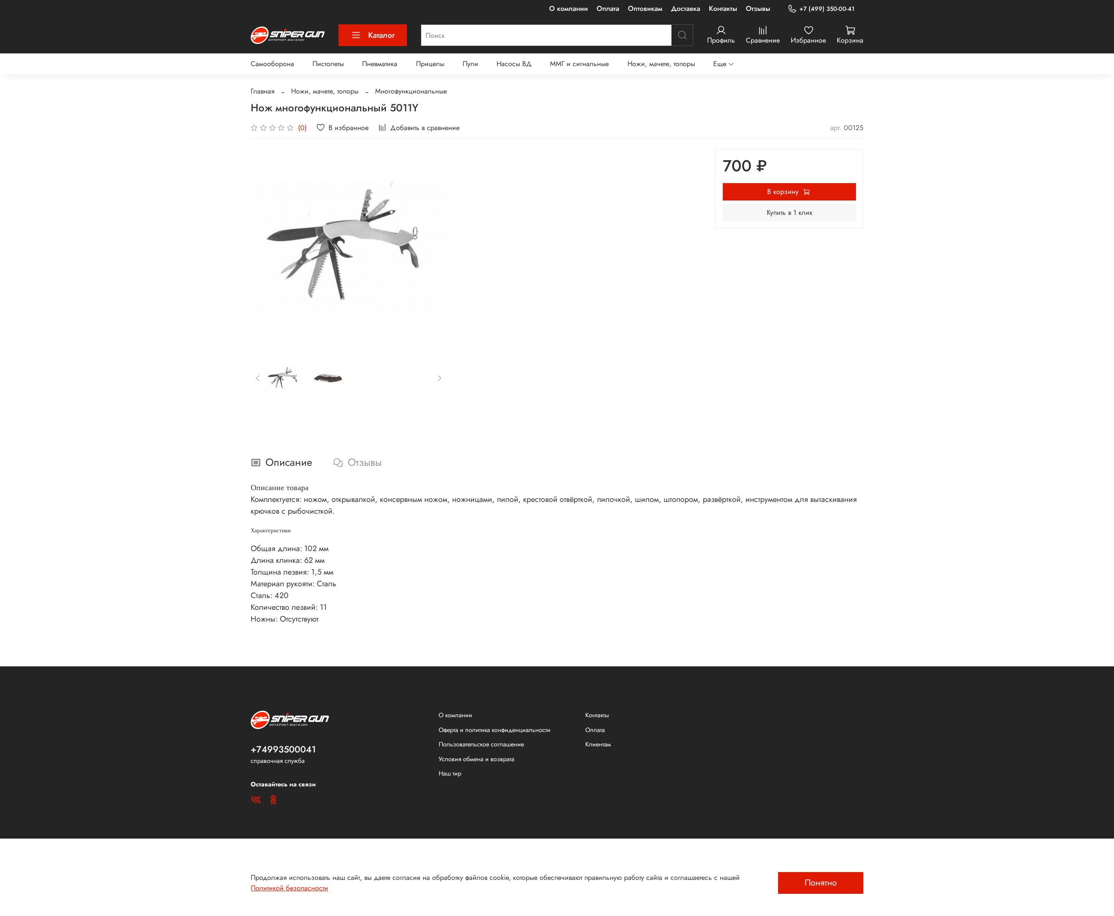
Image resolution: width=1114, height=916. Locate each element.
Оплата (608, 8)
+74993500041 (283, 749)
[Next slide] (433, 247)
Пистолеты (328, 64)
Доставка (685, 8)
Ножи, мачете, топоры (661, 64)
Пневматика (379, 64)
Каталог (381, 35)
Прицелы (430, 64)
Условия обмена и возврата (476, 759)
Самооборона (272, 64)
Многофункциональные (411, 91)
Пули (470, 64)
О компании (568, 8)
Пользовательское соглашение (481, 744)
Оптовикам (645, 8)
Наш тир (450, 773)
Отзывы (758, 8)
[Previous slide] (264, 247)
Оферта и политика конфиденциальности (494, 729)
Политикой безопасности (289, 888)
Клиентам (598, 744)
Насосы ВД (514, 64)
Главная (263, 91)
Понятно (821, 882)
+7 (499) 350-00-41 (827, 8)
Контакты (723, 8)
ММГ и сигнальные (579, 64)
